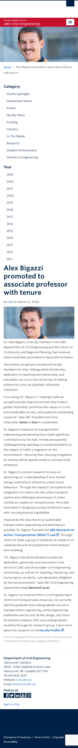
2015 (10, 231)
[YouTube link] (22, 696)
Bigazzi (56, 641)
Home (7, 67)
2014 (10, 238)
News (57, 637)
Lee (10, 302)
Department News (19, 101)
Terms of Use (42, 737)
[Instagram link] (28, 696)
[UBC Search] (70, 4)
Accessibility (10, 741)
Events (11, 108)
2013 (10, 245)
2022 (10, 181)
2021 (10, 188)
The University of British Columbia (28, 7)
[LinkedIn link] (17, 696)
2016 (10, 224)
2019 (10, 202)
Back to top (12, 704)
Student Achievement (22, 150)
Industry (12, 129)
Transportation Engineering (19, 641)
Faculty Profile (49, 630)
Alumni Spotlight (18, 94)
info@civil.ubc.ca (24, 684)
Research (13, 143)
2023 (10, 174)
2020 (10, 195)
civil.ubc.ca (23, 680)
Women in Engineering (22, 157)
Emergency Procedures (17, 737)
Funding (12, 122)
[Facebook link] (6, 696)
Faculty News (16, 115)
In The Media (16, 136)
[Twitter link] (11, 696)
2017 (10, 217)
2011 (9, 259)
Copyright (58, 737)
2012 (10, 252)
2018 (10, 209)
